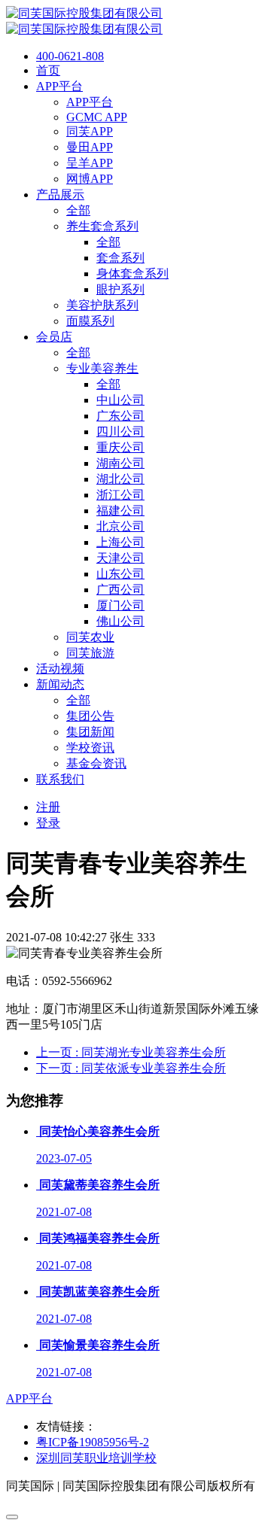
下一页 (131, 1068)
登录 (48, 822)
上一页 (131, 1052)
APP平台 (29, 1398)
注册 (48, 807)
